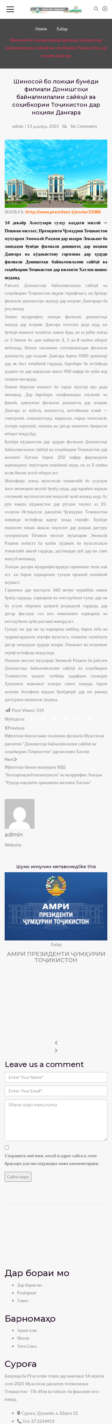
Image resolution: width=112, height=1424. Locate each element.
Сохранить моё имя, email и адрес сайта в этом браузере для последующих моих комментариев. (52, 1159)
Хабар (62, 28)
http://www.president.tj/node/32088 (63, 211)
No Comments (84, 126)
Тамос (23, 1300)
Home (41, 28)
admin (17, 126)
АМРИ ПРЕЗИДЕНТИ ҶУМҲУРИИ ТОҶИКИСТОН (56, 957)
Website (13, 844)
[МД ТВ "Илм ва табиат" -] (56, 9)
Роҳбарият (26, 1292)
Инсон (23, 1338)
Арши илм (27, 1330)
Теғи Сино (27, 1346)
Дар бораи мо (29, 1285)
